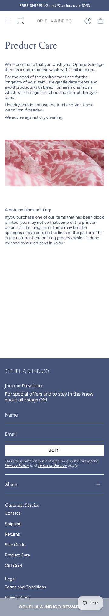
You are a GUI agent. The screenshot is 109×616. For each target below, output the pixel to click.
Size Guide (15, 544)
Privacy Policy (17, 465)
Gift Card (13, 565)
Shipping (13, 523)
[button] (54, 607)
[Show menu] (8, 21)
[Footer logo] (27, 371)
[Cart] (100, 21)
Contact (12, 513)
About (11, 484)
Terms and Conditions (25, 587)
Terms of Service (52, 465)
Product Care (17, 555)
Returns (12, 534)
